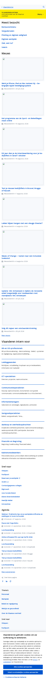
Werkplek (5, 599)
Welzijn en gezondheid (10, 608)
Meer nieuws (6, 335)
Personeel (5, 594)
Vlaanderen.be (8, 7)
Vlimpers (5, 623)
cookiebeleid (7, 662)
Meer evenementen (8, 572)
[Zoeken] (43, 7)
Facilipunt (5, 628)
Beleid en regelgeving (10, 604)
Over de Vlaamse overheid (11, 613)
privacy (35, 660)
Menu (40, 14)
